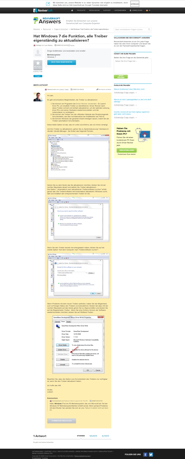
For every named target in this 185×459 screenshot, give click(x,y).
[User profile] (37, 100)
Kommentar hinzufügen (62, 421)
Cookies (45, 458)
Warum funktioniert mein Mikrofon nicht (129, 89)
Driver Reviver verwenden (86, 104)
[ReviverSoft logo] (42, 10)
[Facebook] (145, 456)
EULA (55, 451)
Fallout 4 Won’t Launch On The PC (76, 401)
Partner (48, 451)
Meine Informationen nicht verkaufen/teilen (94, 451)
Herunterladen (126, 150)
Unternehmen (37, 451)
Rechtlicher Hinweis (66, 451)
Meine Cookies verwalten (42, 453)
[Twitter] (151, 456)
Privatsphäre (36, 458)
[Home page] (72, 10)
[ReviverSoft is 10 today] (66, 10)
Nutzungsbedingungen (82, 456)
